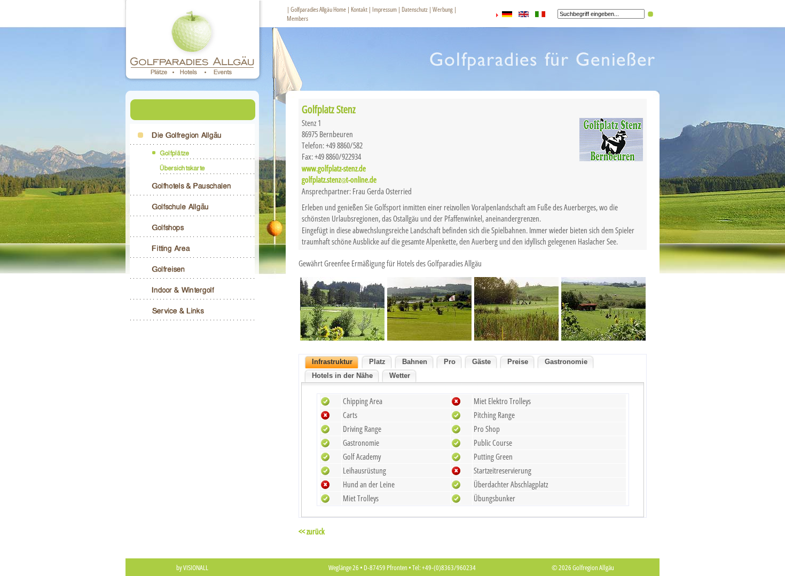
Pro (450, 362)
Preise (517, 362)
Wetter (399, 376)
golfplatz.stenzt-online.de (339, 179)
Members (297, 18)
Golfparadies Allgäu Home (318, 9)
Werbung (443, 9)
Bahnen (414, 362)
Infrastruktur (332, 362)
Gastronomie (566, 362)
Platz (377, 362)
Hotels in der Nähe (342, 376)
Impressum (384, 9)
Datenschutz (415, 9)
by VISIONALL (192, 567)
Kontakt (359, 9)
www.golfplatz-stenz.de (334, 168)
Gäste (481, 362)
